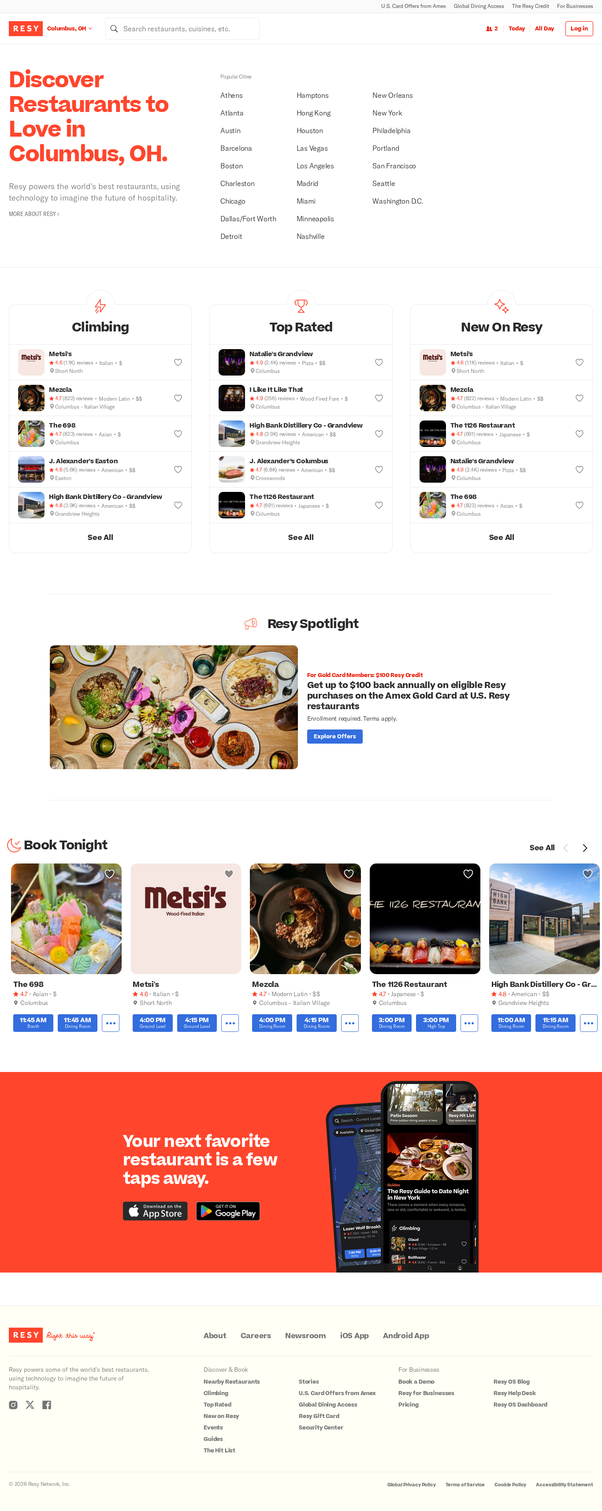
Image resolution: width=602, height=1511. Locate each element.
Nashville (311, 236)
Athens (231, 95)
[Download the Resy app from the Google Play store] (228, 1211)
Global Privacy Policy (411, 1484)
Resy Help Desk (515, 1393)
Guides (213, 1439)
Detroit (231, 236)
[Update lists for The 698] (178, 433)
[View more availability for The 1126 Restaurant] (469, 1023)
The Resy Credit (530, 6)
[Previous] (566, 848)
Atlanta (231, 112)
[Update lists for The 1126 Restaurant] (379, 505)
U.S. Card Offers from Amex (413, 6)
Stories (309, 1382)
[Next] (585, 848)
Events (213, 1428)
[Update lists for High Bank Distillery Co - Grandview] (178, 505)
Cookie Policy (510, 1484)
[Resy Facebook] (46, 1404)
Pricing (408, 1405)
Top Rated (217, 1405)
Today (517, 29)
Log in (579, 29)
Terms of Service (465, 1484)
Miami (306, 201)
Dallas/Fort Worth (248, 218)
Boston (231, 165)
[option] (301, 707)
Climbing (216, 1393)
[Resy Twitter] (30, 1404)
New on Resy (221, 1416)
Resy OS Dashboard (520, 1405)
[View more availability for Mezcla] (350, 1023)
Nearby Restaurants (232, 1382)
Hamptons (313, 95)
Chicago (232, 201)
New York (387, 112)
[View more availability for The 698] (110, 1023)
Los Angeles (315, 165)
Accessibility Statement (564, 1484)
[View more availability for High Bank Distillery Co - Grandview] (589, 1023)
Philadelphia (391, 130)
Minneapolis (315, 218)
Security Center (321, 1428)
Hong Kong (314, 112)
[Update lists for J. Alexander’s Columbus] (379, 469)
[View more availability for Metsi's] (230, 1023)
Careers (256, 1336)
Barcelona (236, 148)
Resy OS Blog (512, 1382)
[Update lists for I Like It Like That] (379, 398)
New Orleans (392, 95)
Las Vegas (312, 148)
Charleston (237, 183)
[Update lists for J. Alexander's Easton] (178, 469)
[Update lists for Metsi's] (178, 362)
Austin (230, 130)
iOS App (354, 1336)
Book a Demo (416, 1382)
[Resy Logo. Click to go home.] (26, 28)
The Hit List (219, 1451)
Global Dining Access (479, 6)
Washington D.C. (397, 201)
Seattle (383, 183)
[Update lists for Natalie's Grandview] (379, 362)
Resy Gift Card (319, 1416)
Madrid (308, 183)
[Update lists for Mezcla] (178, 398)
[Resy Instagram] (13, 1404)
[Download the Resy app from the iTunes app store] (155, 1211)
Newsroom (305, 1336)
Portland (385, 148)
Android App (406, 1336)
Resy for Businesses (426, 1393)
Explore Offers (335, 737)
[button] (100, 324)
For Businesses (575, 6)
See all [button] (100, 537)
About (215, 1336)
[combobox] (182, 29)
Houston (310, 130)
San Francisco (394, 165)
